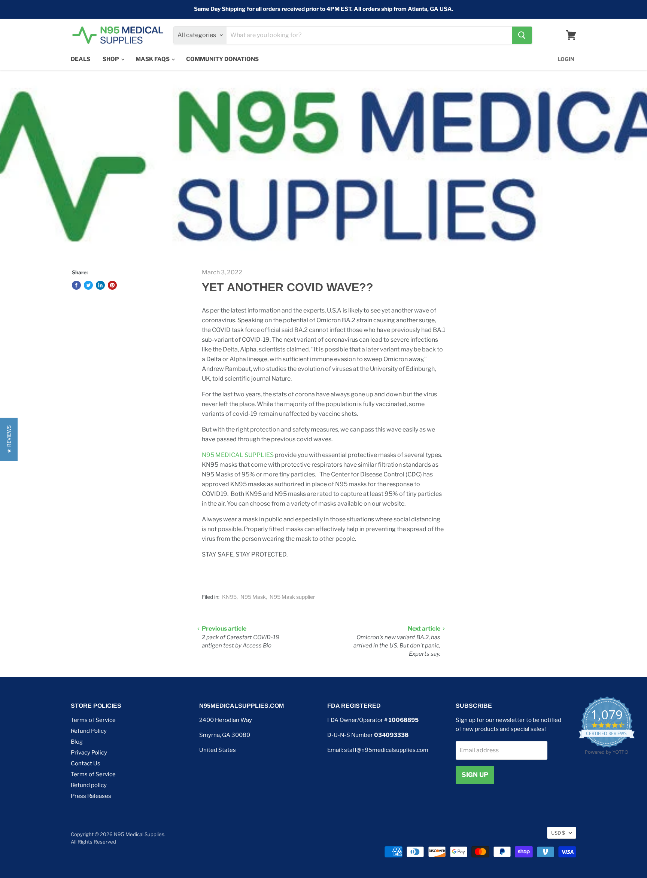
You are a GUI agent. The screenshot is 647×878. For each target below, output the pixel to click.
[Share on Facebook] (76, 285)
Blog (77, 741)
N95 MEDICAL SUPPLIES (238, 454)
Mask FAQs (153, 59)
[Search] (522, 35)
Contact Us (85, 763)
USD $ (558, 833)
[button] (9, 439)
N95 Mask (253, 597)
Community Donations (222, 59)
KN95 (229, 597)
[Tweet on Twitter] (88, 285)
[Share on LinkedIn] (100, 285)
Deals (80, 59)
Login (566, 59)
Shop (111, 59)
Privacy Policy (89, 752)
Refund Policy (89, 731)
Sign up (475, 774)
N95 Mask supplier (292, 597)
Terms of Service (93, 720)
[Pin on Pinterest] (112, 285)
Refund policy (89, 785)
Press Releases (91, 796)
